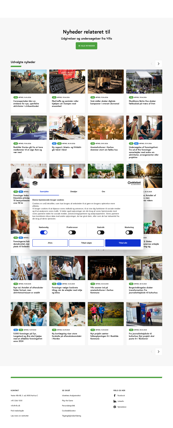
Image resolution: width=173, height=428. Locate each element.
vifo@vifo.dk (15, 405)
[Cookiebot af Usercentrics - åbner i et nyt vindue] (130, 183)
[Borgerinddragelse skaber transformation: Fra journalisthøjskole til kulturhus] (144, 278)
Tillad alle (123, 243)
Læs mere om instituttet (19, 415)
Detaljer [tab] (73, 192)
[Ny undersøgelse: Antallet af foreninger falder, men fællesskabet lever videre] (144, 185)
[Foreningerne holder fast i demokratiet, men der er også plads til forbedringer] (29, 232)
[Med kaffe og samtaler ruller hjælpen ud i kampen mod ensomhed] (67, 91)
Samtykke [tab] (44, 192)
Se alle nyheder (86, 46)
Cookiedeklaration (69, 410)
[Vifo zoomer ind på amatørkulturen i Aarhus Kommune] (106, 278)
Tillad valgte (86, 243)
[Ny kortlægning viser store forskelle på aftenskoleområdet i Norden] (67, 324)
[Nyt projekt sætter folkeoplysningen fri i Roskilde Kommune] (106, 324)
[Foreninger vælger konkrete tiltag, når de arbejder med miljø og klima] (67, 278)
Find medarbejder (17, 410)
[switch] (72, 232)
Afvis (50, 243)
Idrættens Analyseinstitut (71, 395)
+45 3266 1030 (16, 400)
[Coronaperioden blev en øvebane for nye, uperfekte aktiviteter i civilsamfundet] (29, 91)
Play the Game (67, 400)
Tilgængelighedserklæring (71, 415)
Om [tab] (103, 192)
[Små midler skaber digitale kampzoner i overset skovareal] (106, 91)
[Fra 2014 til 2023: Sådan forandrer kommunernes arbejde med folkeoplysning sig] (144, 232)
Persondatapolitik (68, 405)
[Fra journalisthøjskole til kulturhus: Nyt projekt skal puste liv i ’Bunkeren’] (144, 324)
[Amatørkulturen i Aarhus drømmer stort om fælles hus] (106, 138)
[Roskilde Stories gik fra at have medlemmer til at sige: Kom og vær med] (29, 138)
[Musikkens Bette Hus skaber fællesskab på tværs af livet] (144, 91)
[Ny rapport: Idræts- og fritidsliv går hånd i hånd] (67, 138)
